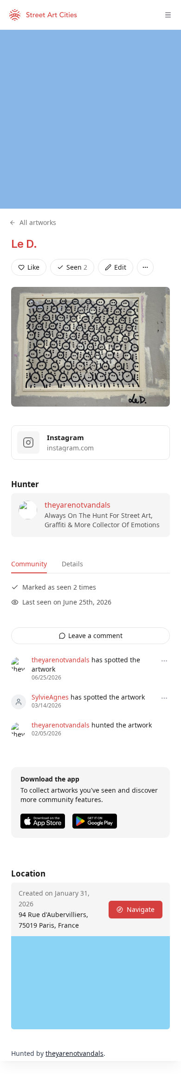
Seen (76, 267)
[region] (90, 119)
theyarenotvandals (77, 505)
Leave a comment (95, 635)
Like (33, 267)
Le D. (24, 244)
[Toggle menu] (168, 15)
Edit (120, 267)
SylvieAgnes (50, 697)
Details (72, 563)
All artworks (37, 222)
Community (29, 563)
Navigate (141, 909)
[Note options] (164, 660)
